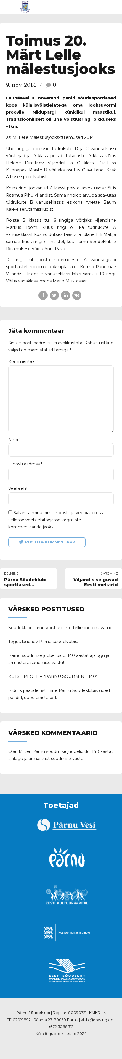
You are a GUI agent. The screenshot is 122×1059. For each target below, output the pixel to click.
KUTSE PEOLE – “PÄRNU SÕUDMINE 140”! (53, 676)
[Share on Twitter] (54, 295)
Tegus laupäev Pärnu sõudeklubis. (43, 641)
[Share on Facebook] (43, 295)
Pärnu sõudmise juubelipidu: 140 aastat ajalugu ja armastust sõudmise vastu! (58, 659)
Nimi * (14, 439)
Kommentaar (23, 361)
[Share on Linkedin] (65, 295)
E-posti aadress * (25, 464)
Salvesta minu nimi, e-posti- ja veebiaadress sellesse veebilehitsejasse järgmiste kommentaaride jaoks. (55, 520)
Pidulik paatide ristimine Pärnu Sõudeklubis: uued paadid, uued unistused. (59, 694)
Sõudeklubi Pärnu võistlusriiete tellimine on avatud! (60, 627)
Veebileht (18, 488)
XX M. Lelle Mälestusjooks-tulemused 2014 (50, 137)
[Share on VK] (76, 295)
